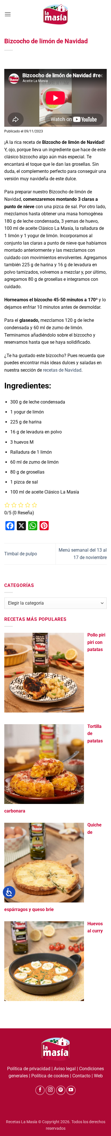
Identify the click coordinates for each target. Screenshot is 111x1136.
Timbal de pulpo (20, 553)
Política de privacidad (28, 1068)
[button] (7, 14)
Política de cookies (50, 1075)
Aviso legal (65, 1068)
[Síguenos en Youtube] (71, 1090)
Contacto (81, 1075)
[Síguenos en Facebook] (40, 1090)
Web (98, 1075)
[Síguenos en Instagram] (50, 1090)
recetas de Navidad (62, 370)
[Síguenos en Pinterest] (60, 1090)
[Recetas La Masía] (55, 14)
